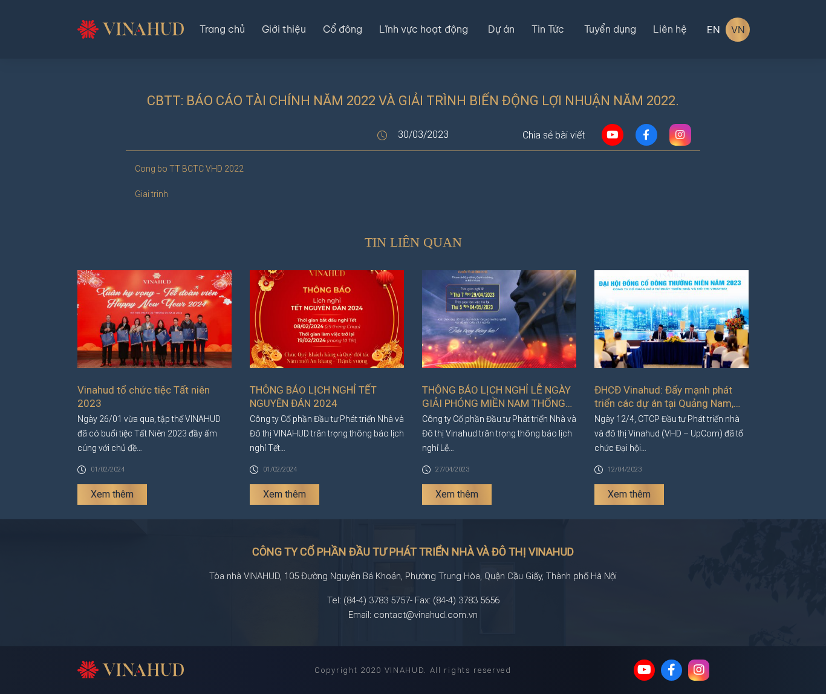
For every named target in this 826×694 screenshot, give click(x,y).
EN (713, 30)
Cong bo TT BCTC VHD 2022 (189, 169)
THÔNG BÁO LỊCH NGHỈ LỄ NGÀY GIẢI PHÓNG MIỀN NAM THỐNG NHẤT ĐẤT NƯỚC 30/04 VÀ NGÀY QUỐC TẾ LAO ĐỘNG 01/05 (498, 397)
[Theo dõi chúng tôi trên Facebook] (671, 670)
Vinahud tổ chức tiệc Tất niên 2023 (143, 396)
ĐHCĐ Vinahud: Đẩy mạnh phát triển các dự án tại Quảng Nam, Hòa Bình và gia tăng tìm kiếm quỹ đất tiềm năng (670, 397)
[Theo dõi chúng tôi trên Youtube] (644, 670)
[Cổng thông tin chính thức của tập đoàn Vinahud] (130, 28)
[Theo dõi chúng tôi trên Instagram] (698, 670)
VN (738, 30)
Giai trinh (151, 194)
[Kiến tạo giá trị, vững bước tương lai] (130, 670)
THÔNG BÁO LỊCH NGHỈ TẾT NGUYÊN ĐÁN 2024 (313, 396)
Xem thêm (112, 494)
